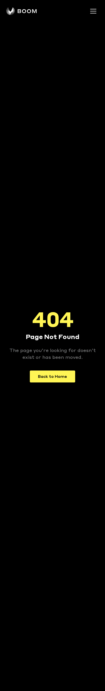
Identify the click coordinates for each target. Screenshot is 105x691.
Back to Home (52, 376)
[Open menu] (93, 11)
